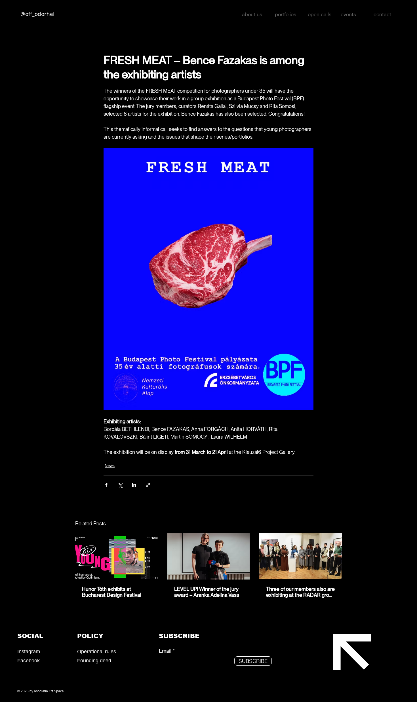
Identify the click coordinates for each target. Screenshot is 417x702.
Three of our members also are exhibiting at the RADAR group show (300, 592)
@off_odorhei (37, 14)
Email (165, 650)
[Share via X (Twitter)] (120, 485)
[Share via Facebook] (106, 485)
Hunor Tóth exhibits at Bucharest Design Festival (111, 592)
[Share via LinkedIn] (134, 485)
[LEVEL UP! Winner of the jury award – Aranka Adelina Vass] (208, 556)
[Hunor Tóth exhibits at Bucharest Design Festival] (116, 556)
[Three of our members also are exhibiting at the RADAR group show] (300, 556)
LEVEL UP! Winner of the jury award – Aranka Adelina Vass (206, 592)
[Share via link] (148, 485)
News (110, 465)
